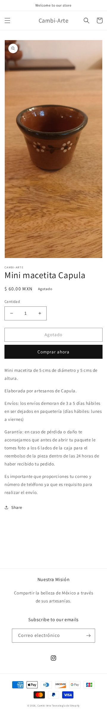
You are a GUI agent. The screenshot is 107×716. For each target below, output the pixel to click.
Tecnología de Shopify (66, 705)
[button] (7, 20)
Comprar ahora (53, 352)
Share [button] (16, 507)
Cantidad (12, 301)
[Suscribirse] (88, 636)
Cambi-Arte (44, 705)
